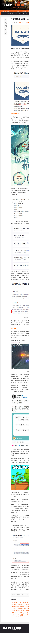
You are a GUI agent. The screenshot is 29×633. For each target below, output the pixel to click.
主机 (18, 11)
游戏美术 (23, 13)
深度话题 (9, 13)
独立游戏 (23, 11)
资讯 (8, 11)
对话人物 (16, 13)
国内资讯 (21, 22)
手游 (13, 11)
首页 (3, 11)
